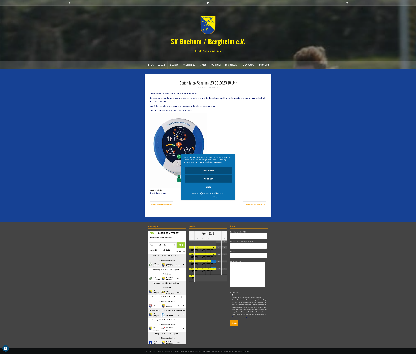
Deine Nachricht (235, 261)
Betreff (232, 251)
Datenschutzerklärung (239, 317)
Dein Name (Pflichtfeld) (238, 232)
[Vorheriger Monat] (191, 233)
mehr (208, 187)
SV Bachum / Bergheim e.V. (208, 41)
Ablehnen (208, 179)
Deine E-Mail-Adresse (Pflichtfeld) (241, 242)
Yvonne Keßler (213, 87)
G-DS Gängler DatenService (202, 351)
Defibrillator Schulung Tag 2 (254, 204)
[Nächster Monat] (224, 233)
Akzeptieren (208, 171)
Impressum (202, 197)
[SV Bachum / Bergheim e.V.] (208, 25)
